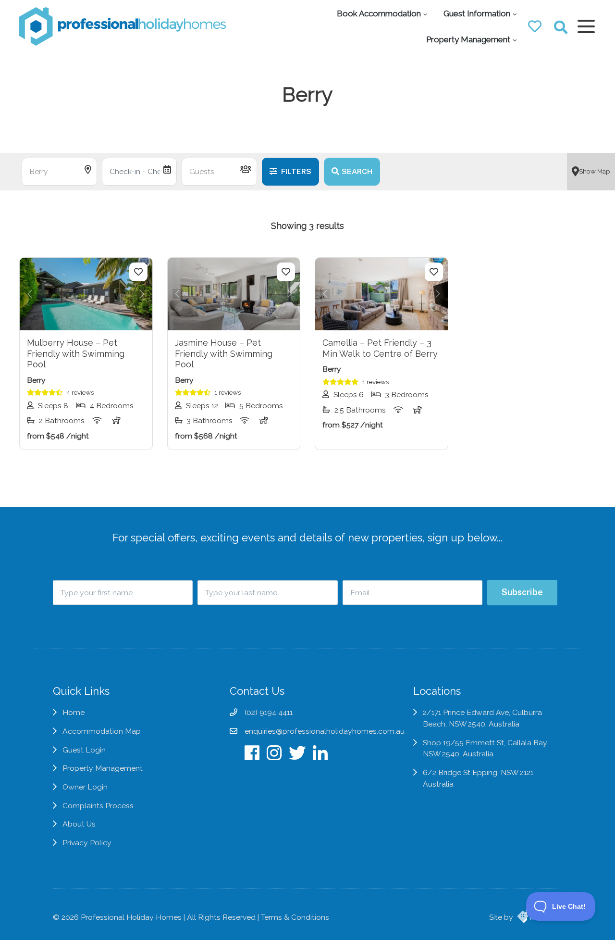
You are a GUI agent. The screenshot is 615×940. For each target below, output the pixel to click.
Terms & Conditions (295, 917)
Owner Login (85, 786)
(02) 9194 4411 (269, 712)
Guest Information (476, 13)
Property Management (468, 39)
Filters (295, 171)
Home (73, 712)
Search (357, 171)
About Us (79, 823)
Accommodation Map (101, 731)
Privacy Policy (86, 842)
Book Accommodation (379, 13)
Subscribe (522, 592)
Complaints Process (98, 805)
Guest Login (84, 749)
